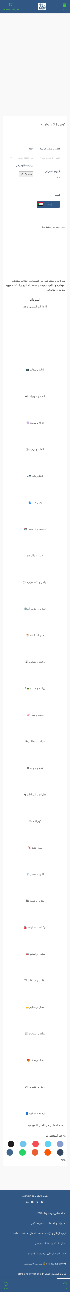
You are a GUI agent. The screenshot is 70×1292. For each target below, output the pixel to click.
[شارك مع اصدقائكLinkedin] (23, 1144)
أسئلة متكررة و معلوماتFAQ (52, 1213)
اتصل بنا (62, 1243)
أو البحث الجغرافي (24, 165)
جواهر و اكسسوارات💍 (35, 582)
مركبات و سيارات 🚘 (35, 927)
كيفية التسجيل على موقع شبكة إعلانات (46, 1253)
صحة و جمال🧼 (35, 715)
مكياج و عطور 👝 (35, 1007)
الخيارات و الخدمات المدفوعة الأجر (48, 1223)
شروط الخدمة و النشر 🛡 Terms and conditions (41, 1273)
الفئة (31, 148)
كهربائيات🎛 (35, 821)
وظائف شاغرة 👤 (35, 1113)
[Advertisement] (35, 67)
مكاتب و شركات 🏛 (35, 980)
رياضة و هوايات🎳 (35, 661)
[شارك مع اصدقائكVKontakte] (10, 1152)
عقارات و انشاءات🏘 (35, 794)
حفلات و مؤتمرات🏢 (35, 608)
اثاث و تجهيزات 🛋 (35, 396)
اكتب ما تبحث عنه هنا (50, 148)
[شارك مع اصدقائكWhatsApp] (22, 1152)
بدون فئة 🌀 (35, 502)
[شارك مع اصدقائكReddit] (47, 1152)
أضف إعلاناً (50, 1243)
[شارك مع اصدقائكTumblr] (60, 1152)
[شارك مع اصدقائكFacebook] (60, 1144)
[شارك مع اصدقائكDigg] (11, 1144)
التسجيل (39, 1243)
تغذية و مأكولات (35, 555)
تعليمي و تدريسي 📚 (35, 529)
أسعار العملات (28, 1233)
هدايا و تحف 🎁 (35, 1060)
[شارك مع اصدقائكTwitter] (48, 1144)
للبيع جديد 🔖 (35, 847)
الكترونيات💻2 (35, 475)
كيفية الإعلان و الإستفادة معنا (52, 1233)
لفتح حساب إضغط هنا (53, 227)
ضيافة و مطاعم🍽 (35, 741)
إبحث (57, 194)
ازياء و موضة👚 (35, 422)
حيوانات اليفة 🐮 (35, 635)
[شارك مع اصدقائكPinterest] (35, 1144)
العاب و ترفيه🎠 (35, 449)
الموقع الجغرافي (52, 171)
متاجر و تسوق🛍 (35, 900)
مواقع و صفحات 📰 (35, 1033)
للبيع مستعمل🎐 (35, 874)
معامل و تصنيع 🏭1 (35, 954)
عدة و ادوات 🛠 (35, 768)
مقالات (16, 1233)
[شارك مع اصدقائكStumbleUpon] (35, 1152)
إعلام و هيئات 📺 (35, 369)
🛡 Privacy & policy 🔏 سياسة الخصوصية (45, 1263)
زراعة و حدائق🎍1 (35, 688)
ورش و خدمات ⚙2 (35, 1086)
